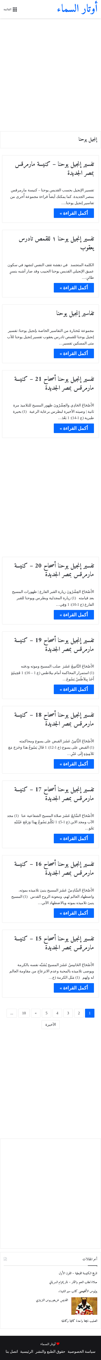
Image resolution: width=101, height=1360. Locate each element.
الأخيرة (50, 1024)
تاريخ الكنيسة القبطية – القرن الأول (78, 1273)
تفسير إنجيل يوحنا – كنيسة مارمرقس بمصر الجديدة (54, 169)
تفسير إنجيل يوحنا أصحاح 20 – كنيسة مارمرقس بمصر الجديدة (54, 570)
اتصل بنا (12, 1351)
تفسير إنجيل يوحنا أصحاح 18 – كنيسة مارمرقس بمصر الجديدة (54, 720)
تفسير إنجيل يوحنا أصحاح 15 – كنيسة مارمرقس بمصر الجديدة (54, 943)
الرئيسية (26, 1351)
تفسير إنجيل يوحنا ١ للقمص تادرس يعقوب (56, 243)
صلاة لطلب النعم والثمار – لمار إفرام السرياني (73, 1282)
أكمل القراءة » (74, 213)
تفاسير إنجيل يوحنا (75, 313)
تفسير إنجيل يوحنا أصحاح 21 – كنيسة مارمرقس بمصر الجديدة (54, 384)
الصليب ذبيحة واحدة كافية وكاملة (79, 1321)
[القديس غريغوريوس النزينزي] (84, 1306)
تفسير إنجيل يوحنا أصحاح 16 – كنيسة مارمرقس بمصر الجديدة (54, 869)
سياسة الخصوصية (81, 1351)
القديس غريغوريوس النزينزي (52, 1300)
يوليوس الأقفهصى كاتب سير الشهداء (77, 1291)
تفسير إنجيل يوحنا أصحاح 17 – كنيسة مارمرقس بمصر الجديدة (54, 794)
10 (24, 1013)
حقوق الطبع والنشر (50, 1351)
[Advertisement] (50, 73)
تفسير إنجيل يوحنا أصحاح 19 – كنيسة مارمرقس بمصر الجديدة (54, 645)
